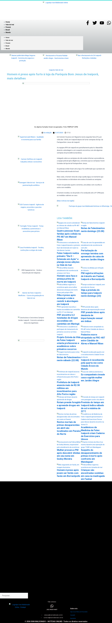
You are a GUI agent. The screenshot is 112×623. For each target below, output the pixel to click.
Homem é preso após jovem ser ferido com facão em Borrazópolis (68, 473)
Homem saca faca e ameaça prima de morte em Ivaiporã (67, 278)
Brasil (8, 30)
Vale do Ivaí (10, 24)
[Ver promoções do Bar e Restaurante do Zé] (89, 61)
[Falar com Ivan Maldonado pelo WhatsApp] (52, 606)
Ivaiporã (52, 70)
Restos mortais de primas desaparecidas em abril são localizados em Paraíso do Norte (69, 428)
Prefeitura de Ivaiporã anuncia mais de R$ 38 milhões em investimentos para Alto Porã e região (68, 388)
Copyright (72, 615)
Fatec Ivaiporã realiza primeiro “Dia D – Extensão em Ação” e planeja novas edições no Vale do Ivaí (68, 259)
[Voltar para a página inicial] (56, 9)
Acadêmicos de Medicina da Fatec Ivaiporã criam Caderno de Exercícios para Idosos (93, 433)
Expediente (73, 618)
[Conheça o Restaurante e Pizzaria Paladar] (56, 61)
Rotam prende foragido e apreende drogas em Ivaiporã (69, 405)
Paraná (8, 27)
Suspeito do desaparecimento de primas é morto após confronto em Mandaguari (91, 456)
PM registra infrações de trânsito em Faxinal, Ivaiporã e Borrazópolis (93, 276)
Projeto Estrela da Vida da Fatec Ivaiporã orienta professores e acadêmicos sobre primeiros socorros (68, 343)
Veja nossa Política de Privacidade (78, 611)
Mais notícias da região (65, 201)
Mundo (8, 32)
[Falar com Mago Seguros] (23, 61)
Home (8, 22)
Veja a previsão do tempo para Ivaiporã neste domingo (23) (91, 293)
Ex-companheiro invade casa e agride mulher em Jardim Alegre (93, 377)
